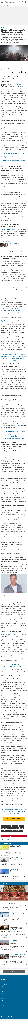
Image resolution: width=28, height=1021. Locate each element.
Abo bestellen (3, 979)
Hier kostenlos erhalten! (14, 818)
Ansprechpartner (4, 1000)
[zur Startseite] (10, 1)
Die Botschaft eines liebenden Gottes (10, 229)
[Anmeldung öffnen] (25, 2)
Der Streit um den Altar (7, 904)
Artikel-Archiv (3, 982)
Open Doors (20, 425)
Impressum (3, 1012)
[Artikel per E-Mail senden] (26, 72)
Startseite (2, 5)
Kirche (6, 5)
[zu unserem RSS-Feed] (13, 1016)
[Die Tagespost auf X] (4, 1016)
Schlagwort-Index (4, 984)
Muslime (19, 84)
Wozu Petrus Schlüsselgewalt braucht (18, 870)
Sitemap (2, 988)
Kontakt (2, 1010)
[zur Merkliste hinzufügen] (13, 72)
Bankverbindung (4, 1001)
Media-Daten (3, 998)
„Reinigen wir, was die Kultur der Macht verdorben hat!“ (17, 957)
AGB (2, 986)
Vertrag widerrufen (4, 989)
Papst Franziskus (5, 321)
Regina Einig (4, 69)
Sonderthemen (3, 1003)
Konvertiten (9, 382)
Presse (2, 993)
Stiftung (2, 1005)
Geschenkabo (3, 980)
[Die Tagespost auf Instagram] (7, 1016)
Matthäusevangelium (8, 634)
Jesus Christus (15, 826)
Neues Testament (5, 830)
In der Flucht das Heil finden (15, 243)
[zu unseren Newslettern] (10, 1016)
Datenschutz (3, 1013)
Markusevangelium (17, 267)
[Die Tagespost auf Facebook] (2, 1016)
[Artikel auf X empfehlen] (19, 72)
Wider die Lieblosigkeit (15, 846)
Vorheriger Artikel (5, 839)
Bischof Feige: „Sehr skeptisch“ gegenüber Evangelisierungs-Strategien (16, 928)
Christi (21, 86)
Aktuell (9, 5)
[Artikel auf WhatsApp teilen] (23, 72)
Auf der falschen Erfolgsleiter (16, 913)
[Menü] (2, 2)
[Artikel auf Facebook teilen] (16, 72)
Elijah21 (3, 132)
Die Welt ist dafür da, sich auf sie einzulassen (17, 942)
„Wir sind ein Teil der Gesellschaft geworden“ (17, 859)
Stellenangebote (4, 991)
